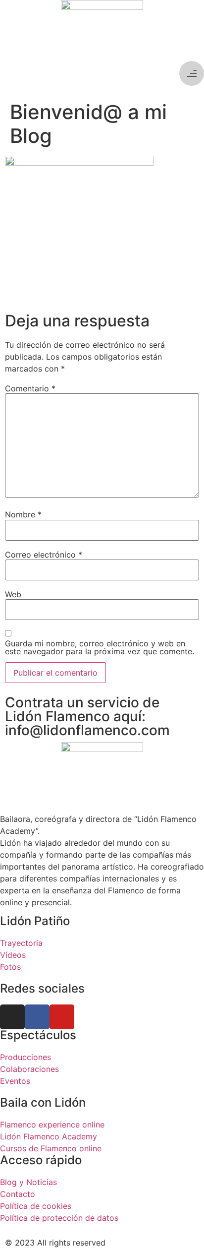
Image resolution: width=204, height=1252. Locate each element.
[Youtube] (62, 1016)
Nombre (23, 514)
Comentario (30, 388)
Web (13, 594)
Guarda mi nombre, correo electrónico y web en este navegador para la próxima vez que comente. (99, 647)
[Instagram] (12, 1016)
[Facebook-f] (37, 1016)
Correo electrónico (43, 555)
